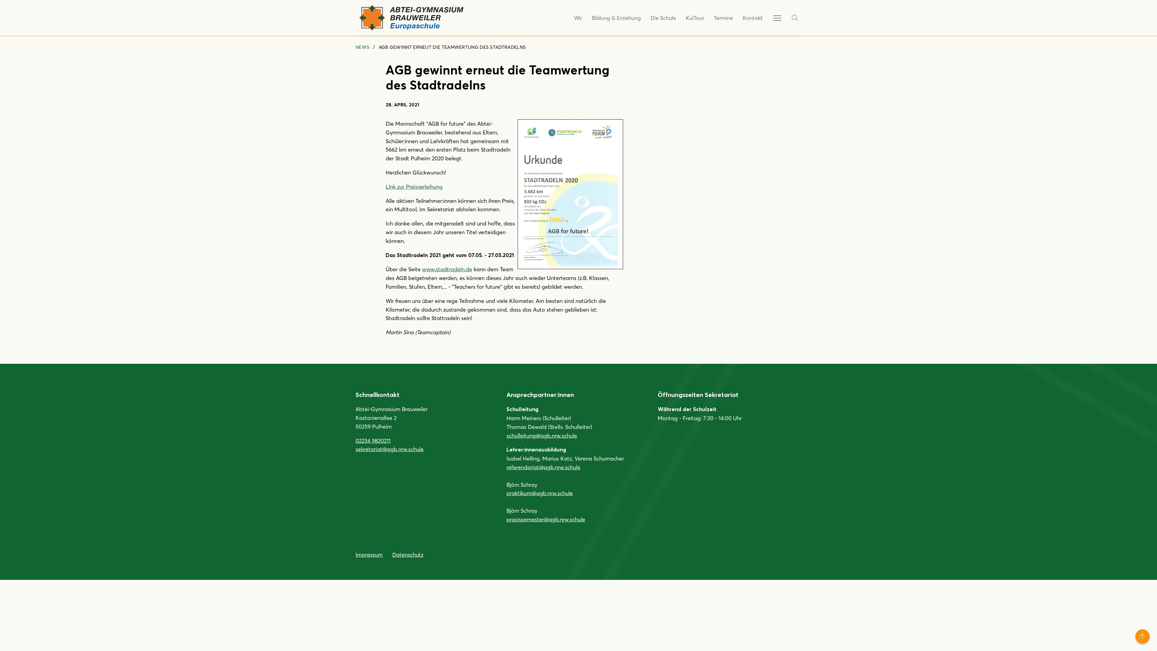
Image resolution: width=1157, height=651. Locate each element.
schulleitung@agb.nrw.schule (541, 435)
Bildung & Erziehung (616, 17)
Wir (578, 17)
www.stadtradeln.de (447, 269)
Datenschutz (407, 554)
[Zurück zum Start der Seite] (1142, 636)
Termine (723, 17)
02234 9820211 (373, 440)
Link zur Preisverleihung (414, 186)
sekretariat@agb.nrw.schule (390, 449)
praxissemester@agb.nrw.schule (545, 519)
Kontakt (753, 17)
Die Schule (663, 17)
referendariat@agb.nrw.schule (543, 467)
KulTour (695, 17)
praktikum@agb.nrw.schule (539, 493)
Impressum (369, 554)
